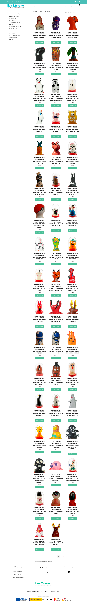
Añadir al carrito (39, 42)
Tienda (59, 6)
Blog (64, 6)
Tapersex (52, 6)
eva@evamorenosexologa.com (14, 1)
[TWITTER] (43, 572)
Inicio (29, 6)
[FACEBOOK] (38, 572)
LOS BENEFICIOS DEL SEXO (18, 577)
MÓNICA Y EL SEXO (18, 574)
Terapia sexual (44, 6)
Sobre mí (36, 6)
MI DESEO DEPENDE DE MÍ (18, 571)
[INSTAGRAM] (48, 572)
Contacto (70, 6)
